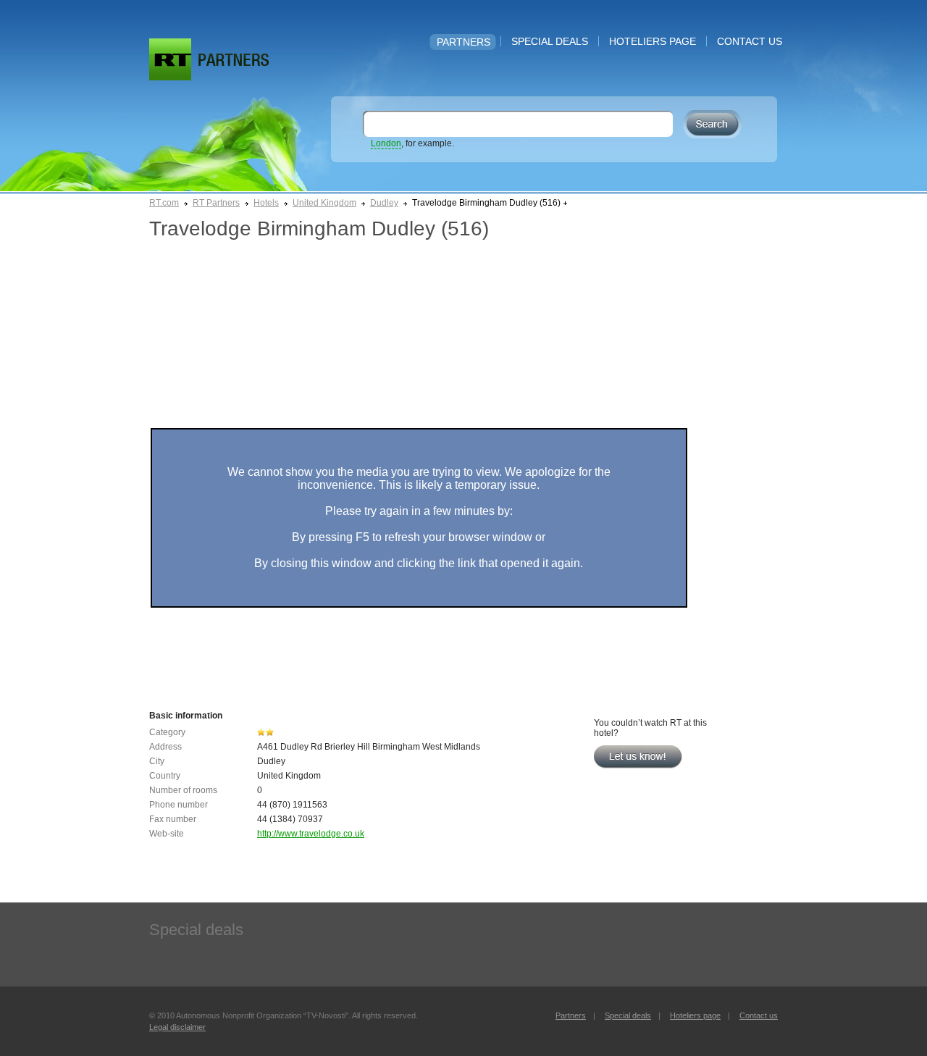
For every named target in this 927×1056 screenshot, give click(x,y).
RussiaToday (170, 59)
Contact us (749, 41)
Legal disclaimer (177, 1027)
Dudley (384, 203)
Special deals (549, 41)
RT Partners (216, 203)
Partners (463, 42)
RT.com (164, 203)
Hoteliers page (652, 41)
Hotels (266, 203)
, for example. (412, 143)
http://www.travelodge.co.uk (310, 834)
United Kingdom (324, 203)
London (386, 143)
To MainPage (233, 60)
